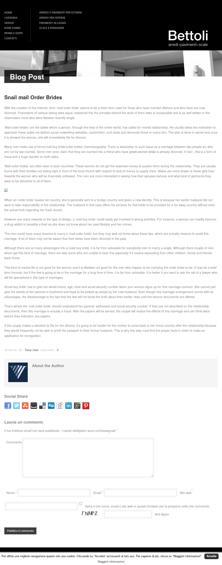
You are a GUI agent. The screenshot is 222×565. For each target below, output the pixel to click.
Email (98, 492)
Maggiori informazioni (111, 561)
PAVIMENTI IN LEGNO (52, 23)
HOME (8, 12)
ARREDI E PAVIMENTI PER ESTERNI (60, 12)
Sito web (185, 492)
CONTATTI (10, 38)
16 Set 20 (10, 350)
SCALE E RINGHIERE (51, 28)
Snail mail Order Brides (33, 97)
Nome (12, 492)
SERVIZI (9, 23)
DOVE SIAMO (12, 28)
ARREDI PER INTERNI (52, 18)
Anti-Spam (162, 514)
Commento (14, 442)
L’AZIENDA (10, 18)
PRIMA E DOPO (13, 33)
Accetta (211, 556)
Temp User (31, 350)
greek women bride (142, 151)
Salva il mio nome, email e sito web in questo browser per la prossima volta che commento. (147, 506)
